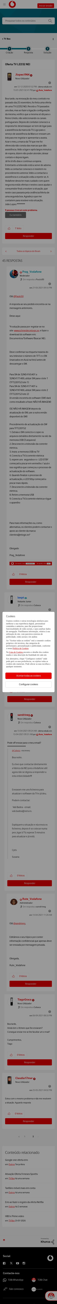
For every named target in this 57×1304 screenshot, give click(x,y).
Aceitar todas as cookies (28, 675)
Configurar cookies (28, 684)
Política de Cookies (20, 648)
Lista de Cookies (16, 652)
